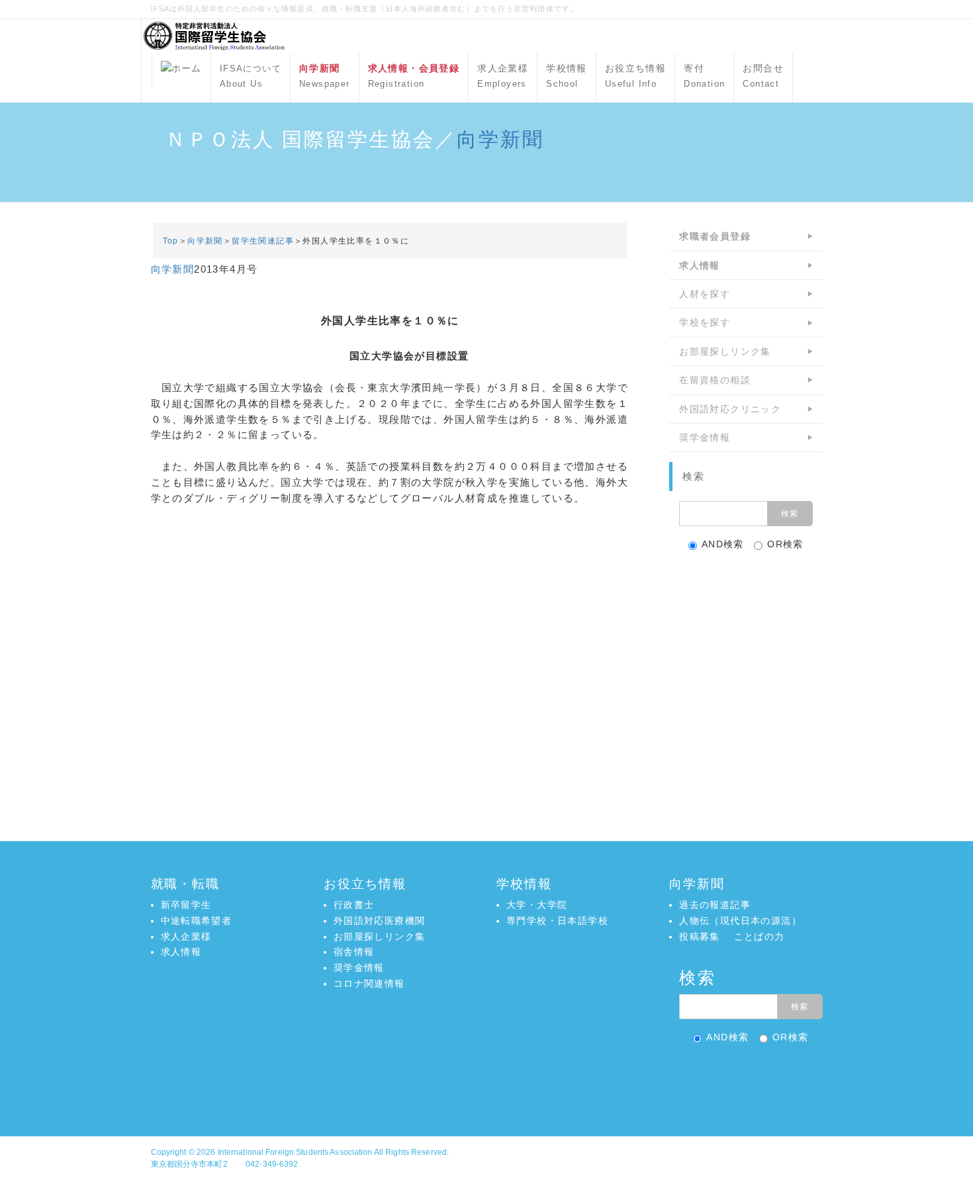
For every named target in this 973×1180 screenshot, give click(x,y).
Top (171, 241)
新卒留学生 (186, 904)
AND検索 (723, 544)
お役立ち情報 (635, 76)
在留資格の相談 (715, 380)
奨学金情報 (704, 437)
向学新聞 (500, 139)
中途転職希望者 (196, 920)
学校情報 (566, 76)
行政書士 (354, 904)
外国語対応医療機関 (380, 920)
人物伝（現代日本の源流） (740, 920)
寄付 (704, 76)
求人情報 (181, 951)
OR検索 (785, 544)
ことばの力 (759, 936)
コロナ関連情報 (369, 983)
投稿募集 (699, 936)
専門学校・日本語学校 (557, 920)
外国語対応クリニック (730, 409)
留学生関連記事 (263, 241)
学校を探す (704, 322)
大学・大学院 (536, 904)
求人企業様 (502, 76)
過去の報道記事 (715, 904)
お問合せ (763, 76)
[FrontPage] (181, 69)
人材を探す (704, 294)
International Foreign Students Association (295, 1152)
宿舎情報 (354, 951)
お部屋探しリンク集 (725, 351)
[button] (486, 1079)
